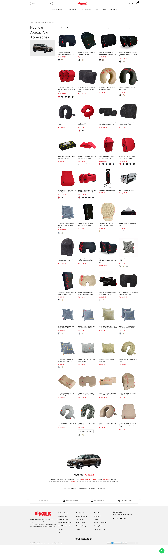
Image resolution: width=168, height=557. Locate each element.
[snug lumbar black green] (134, 164)
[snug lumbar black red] (130, 164)
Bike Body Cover (81, 516)
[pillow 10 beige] (62, 367)
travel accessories (81, 481)
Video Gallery (80, 522)
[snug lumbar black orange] (127, 164)
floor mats (99, 479)
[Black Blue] (62, 97)
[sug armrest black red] (89, 164)
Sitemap (60, 529)
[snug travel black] (83, 130)
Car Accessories (71, 9)
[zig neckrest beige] (103, 300)
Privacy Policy (98, 526)
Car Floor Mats (62, 516)
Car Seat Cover (63, 513)
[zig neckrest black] (100, 300)
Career (96, 519)
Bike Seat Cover (81, 513)
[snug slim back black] (62, 197)
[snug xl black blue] (103, 164)
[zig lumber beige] (103, 60)
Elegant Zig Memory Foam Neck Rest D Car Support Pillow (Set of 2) (128, 54)
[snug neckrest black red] (89, 197)
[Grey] (59, 233)
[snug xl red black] (100, 164)
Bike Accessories (86, 9)
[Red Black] (59, 97)
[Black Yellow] (123, 231)
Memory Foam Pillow (64, 522)
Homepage (33, 22)
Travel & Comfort (100, 9)
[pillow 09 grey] (120, 333)
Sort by (110, 28)
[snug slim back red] (59, 197)
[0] (137, 3)
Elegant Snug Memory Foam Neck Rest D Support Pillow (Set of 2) (66, 89)
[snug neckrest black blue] (83, 197)
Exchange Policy (99, 529)
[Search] (51, 3)
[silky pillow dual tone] (120, 266)
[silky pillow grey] (127, 266)
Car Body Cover (63, 519)
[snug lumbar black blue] (123, 164)
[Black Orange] (66, 97)
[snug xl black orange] (106, 164)
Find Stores (113, 9)
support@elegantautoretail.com (122, 514)
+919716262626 (117, 512)
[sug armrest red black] (79, 164)
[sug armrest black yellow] (93, 164)
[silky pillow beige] (123, 266)
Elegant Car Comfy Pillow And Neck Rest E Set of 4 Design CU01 (66, 225)
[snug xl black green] (113, 164)
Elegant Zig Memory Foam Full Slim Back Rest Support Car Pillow (127, 425)
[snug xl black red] (110, 164)
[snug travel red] (79, 130)
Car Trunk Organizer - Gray (126, 190)
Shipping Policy (81, 526)
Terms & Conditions (100, 522)
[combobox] (41, 3)
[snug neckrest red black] (79, 197)
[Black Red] (69, 97)
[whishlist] (133, 3)
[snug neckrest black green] (93, 197)
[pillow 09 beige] (123, 333)
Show (131, 28)
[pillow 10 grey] (59, 367)
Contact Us (97, 516)
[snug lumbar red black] (120, 164)
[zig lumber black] (100, 60)
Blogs (59, 532)
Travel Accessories (64, 526)
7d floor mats (106, 479)
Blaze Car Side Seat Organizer (107, 190)
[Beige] (62, 60)
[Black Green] (72, 97)
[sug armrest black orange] (86, 164)
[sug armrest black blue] (83, 164)
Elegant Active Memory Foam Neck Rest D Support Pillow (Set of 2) (107, 260)
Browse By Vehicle (56, 9)
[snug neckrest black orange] (86, 197)
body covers (92, 479)
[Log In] (129, 3)
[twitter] (129, 518)
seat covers (84, 479)
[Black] (59, 60)
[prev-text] (28, 500)
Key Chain (79, 519)
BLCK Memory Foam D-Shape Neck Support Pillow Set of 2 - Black (86, 89)
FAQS (78, 529)
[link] (113, 518)
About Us (97, 513)
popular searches (83, 539)
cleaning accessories (95, 481)
